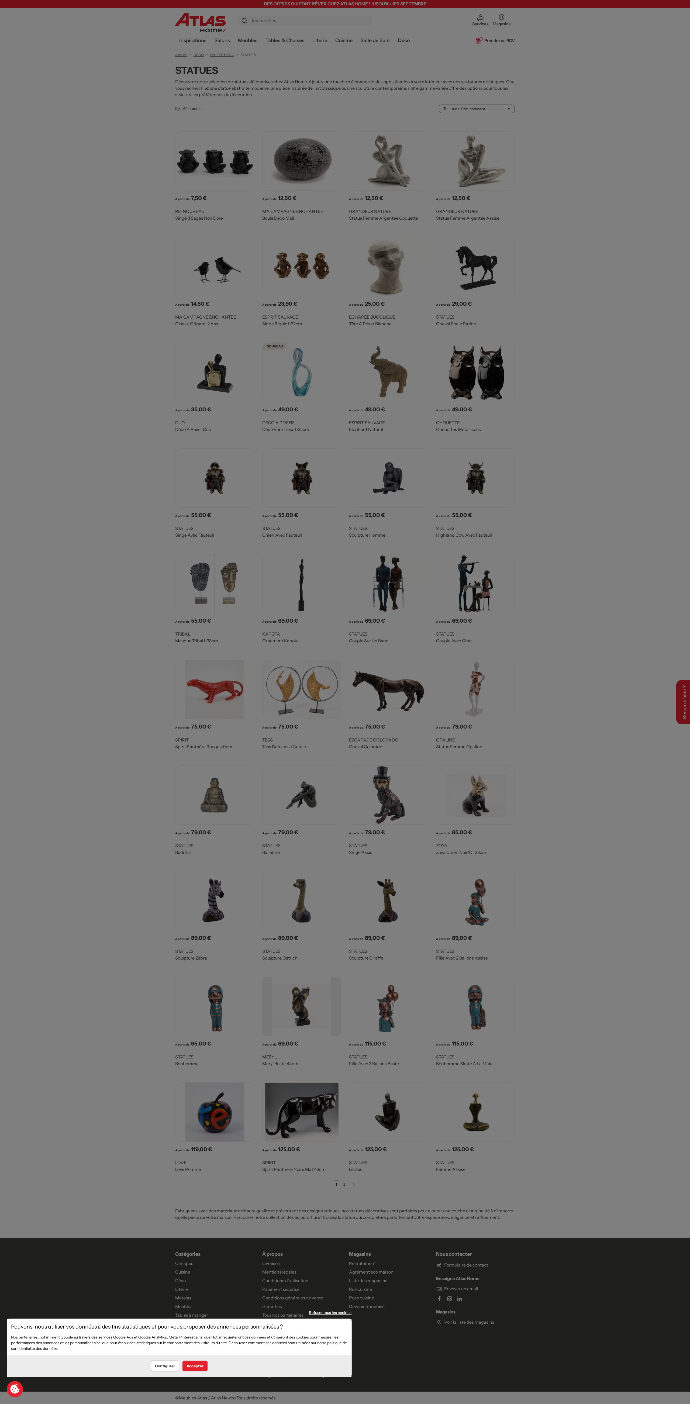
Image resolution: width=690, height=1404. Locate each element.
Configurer (165, 1366)
